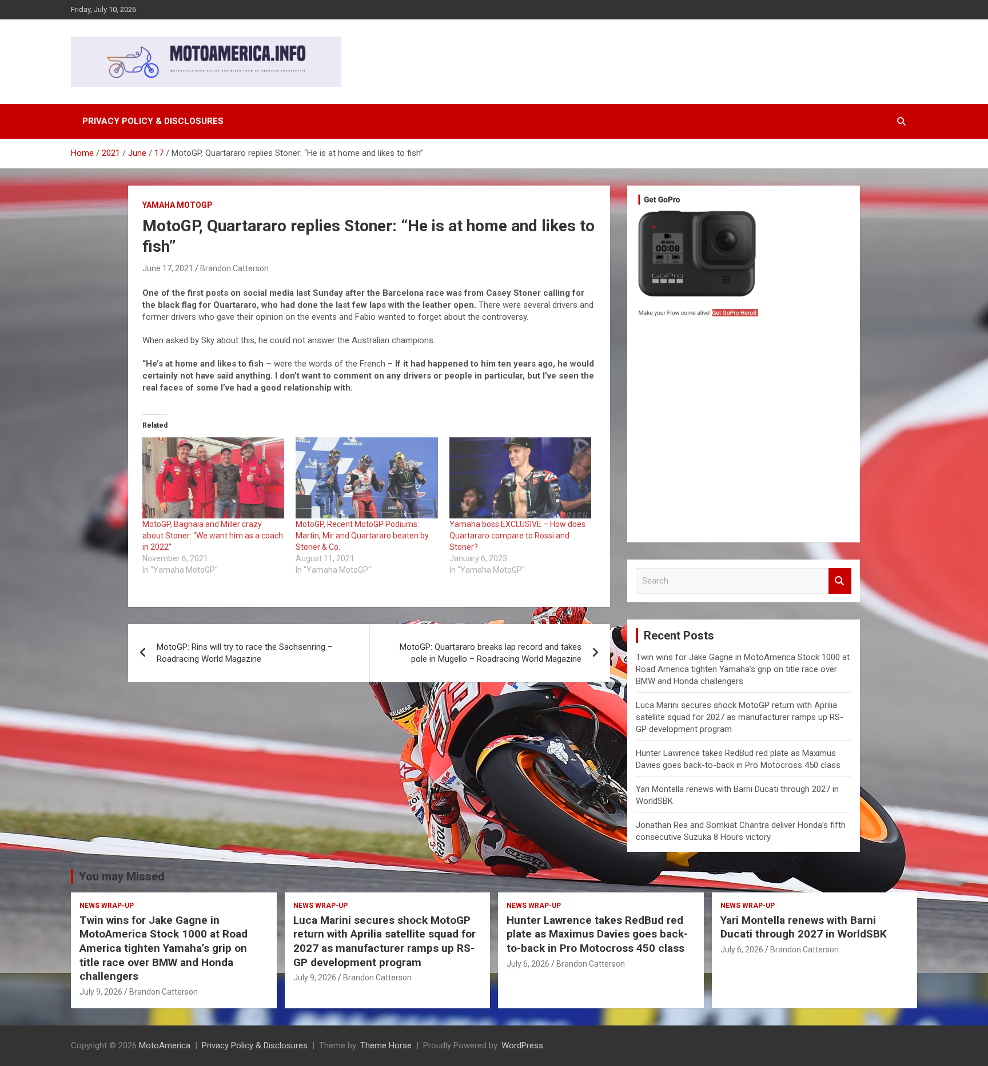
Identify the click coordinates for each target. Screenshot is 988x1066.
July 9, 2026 (100, 991)
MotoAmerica (164, 1045)
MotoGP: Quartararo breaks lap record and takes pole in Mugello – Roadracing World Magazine (490, 653)
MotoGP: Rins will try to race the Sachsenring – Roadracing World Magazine (245, 653)
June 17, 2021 (167, 268)
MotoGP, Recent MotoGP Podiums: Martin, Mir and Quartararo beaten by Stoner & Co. (362, 536)
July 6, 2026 (528, 963)
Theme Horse (386, 1045)
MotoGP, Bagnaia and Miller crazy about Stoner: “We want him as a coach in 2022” (212, 536)
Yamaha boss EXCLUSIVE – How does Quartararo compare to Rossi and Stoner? (517, 536)
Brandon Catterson (234, 268)
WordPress (522, 1045)
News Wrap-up (106, 906)
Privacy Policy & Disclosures (153, 121)
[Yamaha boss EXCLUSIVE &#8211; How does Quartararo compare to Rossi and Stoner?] (520, 477)
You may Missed (122, 876)
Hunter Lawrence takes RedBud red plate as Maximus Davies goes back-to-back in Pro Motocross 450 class (597, 934)
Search (839, 581)
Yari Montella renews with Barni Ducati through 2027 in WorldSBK (803, 927)
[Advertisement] (743, 433)
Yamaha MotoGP (177, 205)
